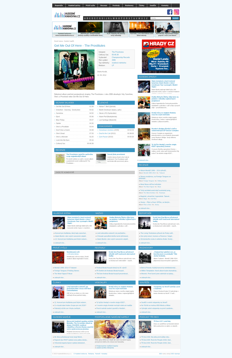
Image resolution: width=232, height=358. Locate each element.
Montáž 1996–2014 (150, 173)
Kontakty (104, 354)
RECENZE (143, 165)
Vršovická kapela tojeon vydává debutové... (70, 343)
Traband (162, 173)
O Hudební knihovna (80, 354)
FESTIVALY (100, 248)
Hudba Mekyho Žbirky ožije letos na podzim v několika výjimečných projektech (165, 99)
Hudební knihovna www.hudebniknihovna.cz (64, 34)
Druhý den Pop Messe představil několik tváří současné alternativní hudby (166, 219)
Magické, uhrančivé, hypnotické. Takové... (155, 196)
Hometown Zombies (106, 130)
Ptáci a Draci (147, 204)
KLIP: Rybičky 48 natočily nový (116, 34)
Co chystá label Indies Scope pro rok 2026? (70, 305)
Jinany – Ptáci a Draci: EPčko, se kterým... (155, 202)
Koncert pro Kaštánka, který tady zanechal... (71, 233)
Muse (159, 186)
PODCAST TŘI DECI (149, 317)
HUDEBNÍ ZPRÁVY (148, 77)
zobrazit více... (144, 160)
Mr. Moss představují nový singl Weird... (68, 337)
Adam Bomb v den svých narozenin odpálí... (71, 236)
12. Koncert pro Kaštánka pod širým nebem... (71, 239)
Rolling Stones (162, 181)
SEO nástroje (175, 354)
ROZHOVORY (146, 248)
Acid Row (153, 198)
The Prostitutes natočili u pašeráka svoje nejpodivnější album (79, 155)
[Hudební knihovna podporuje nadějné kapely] (114, 329)
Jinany (157, 204)
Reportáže (145, 213)
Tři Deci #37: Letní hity (162, 321)
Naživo (99, 213)
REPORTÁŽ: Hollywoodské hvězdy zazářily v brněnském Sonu (90, 34)
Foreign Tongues (149, 181)
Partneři (97, 354)
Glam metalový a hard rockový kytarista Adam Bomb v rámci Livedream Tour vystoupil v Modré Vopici (164, 84)
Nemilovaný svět (73, 252)
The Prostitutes (118, 52)
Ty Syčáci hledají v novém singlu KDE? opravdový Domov (164, 145)
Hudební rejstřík (69, 41)
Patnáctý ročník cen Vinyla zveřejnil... (67, 308)
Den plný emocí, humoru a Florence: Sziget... (157, 236)
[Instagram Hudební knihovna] (176, 12)
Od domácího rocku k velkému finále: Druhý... (157, 239)
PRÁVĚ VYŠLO (60, 248)
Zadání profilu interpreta (105, 348)
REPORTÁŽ (160, 33)
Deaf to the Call (104, 133)
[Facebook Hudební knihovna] (169, 12)
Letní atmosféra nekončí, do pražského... (111, 233)
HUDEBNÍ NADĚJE (62, 317)
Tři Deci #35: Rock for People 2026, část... (156, 340)
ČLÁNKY (57, 282)
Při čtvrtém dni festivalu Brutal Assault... (110, 271)
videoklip (118, 35)
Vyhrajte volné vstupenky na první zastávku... (157, 308)
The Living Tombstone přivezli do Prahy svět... (157, 233)
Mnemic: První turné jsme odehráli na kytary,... (158, 274)
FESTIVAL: (133, 33)
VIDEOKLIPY (101, 282)
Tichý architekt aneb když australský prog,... (156, 190)
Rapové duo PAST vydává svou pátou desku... (71, 340)
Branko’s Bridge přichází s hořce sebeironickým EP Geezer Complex (165, 130)
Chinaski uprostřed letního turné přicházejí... (113, 236)
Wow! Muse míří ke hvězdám (150, 184)
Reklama (91, 354)
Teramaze (162, 193)
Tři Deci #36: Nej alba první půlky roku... (155, 337)
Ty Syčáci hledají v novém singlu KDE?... (111, 302)
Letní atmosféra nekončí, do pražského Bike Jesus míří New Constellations (79, 289)
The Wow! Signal (149, 186)
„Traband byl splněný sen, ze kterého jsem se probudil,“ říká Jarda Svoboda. (165, 254)
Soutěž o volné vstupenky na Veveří (154, 302)
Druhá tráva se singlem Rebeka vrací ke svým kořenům (164, 114)
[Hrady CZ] (158, 56)
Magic (145, 198)
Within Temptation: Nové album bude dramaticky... (159, 271)
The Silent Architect (149, 193)
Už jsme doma (73, 254)
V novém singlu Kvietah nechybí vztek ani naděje (114, 305)
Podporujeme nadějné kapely (107, 346)
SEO (160, 354)
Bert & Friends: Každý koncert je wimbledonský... (159, 268)
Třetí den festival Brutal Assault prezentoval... (112, 274)
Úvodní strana (58, 41)
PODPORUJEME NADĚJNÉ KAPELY (112, 317)
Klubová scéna (62, 213)
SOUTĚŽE (144, 282)
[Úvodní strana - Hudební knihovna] (69, 13)
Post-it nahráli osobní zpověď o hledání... (111, 308)
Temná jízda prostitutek (116, 154)
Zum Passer (103, 137)
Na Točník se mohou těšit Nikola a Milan (155, 305)
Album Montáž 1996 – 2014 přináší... (153, 170)
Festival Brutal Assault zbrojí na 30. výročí (111, 268)
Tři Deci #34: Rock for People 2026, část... (156, 343)
